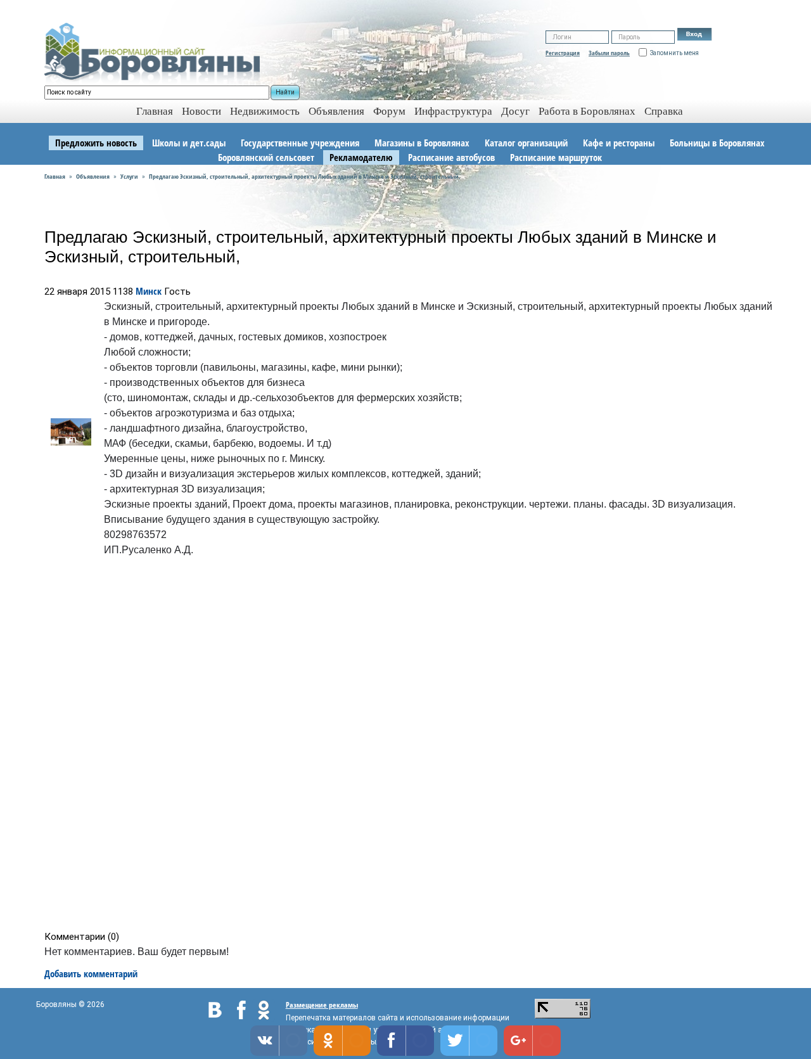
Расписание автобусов (451, 157)
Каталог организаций (526, 142)
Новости (201, 111)
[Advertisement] (409, 746)
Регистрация (563, 52)
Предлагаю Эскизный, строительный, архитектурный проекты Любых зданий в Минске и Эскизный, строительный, (305, 176)
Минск (149, 291)
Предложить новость (96, 142)
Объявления (336, 111)
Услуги (129, 176)
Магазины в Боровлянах (421, 142)
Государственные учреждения (300, 142)
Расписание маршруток (556, 157)
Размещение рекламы (322, 1004)
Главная (54, 176)
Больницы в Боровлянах (717, 142)
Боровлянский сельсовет (266, 157)
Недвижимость (265, 111)
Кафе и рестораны (619, 142)
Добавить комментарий (90, 973)
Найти (285, 92)
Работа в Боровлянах (587, 111)
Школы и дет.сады (189, 142)
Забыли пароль (609, 52)
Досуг (515, 111)
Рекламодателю (361, 157)
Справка (663, 111)
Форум (389, 111)
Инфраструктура (453, 111)
